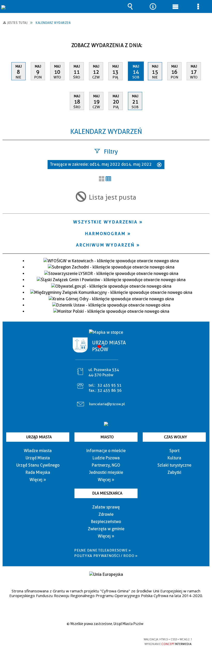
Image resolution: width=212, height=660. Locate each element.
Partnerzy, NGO (106, 465)
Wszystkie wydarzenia (105, 221)
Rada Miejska (38, 472)
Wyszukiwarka (130, 6)
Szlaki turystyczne (174, 465)
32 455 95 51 (109, 385)
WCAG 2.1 (118, 639)
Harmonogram (105, 233)
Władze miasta (38, 450)
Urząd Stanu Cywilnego (37, 465)
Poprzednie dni (9, 43)
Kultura (174, 457)
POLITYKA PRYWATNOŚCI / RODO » (106, 556)
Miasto (107, 437)
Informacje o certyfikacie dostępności (40, 640)
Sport (174, 450)
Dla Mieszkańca (107, 493)
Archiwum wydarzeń (105, 245)
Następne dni (204, 43)
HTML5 (94, 639)
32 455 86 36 (109, 390)
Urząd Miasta (39, 437)
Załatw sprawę (106, 507)
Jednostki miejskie (106, 472)
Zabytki (174, 472)
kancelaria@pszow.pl (107, 404)
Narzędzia (153, 6)
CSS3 (102, 639)
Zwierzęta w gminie (106, 528)
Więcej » (37, 479)
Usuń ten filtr (159, 165)
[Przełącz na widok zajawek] (101, 179)
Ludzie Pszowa (106, 457)
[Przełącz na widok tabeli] (108, 179)
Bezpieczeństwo (106, 521)
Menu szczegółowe (198, 6)
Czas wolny (175, 437)
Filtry (111, 151)
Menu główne (175, 6)
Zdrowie (106, 514)
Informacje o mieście (106, 450)
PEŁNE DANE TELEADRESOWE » (102, 550)
